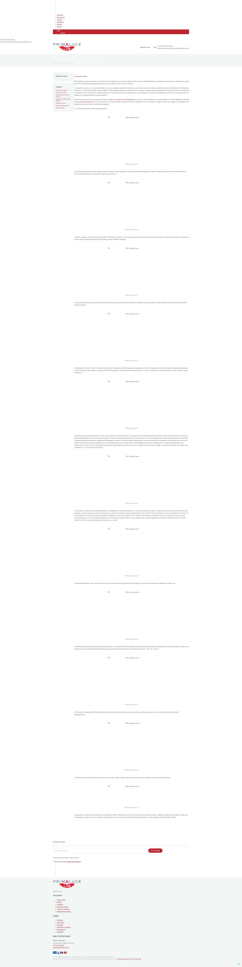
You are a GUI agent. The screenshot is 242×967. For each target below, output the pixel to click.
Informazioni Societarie (64, 911)
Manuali (59, 24)
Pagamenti (60, 925)
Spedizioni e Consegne (63, 927)
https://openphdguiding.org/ (84, 102)
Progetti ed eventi (60, 103)
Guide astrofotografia (67, 62)
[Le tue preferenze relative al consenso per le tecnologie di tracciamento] (238, 963)
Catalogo (59, 19)
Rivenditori (60, 932)
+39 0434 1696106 (58, 945)
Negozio (59, 26)
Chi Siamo (60, 15)
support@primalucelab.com (61, 947)
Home (54, 62)
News (155, 47)
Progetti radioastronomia (62, 105)
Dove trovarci (61, 17)
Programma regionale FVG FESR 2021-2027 (129, 959)
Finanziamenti (61, 929)
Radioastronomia (60, 108)
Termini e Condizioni (63, 909)
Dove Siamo (60, 922)
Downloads (60, 22)
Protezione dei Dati (62, 907)
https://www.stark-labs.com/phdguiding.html (122, 99)
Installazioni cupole (61, 92)
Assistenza (60, 904)
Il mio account (61, 900)
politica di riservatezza (73, 861)
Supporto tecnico (145, 47)
